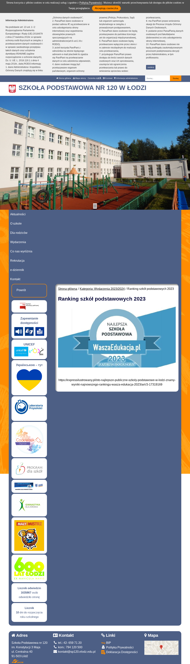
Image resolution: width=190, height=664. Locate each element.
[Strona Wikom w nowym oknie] (17, 661)
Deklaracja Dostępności (121, 652)
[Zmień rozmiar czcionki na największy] (100, 78)
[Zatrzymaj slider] (95, 206)
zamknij (151, 67)
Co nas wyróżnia (21, 251)
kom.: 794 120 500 (69, 647)
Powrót (21, 290)
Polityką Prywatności (90, 2)
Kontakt (15, 279)
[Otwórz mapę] (161, 647)
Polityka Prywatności (119, 647)
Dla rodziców (18, 232)
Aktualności (18, 214)
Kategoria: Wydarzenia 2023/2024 (102, 288)
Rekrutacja (17, 260)
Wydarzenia (18, 242)
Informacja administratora (127, 78)
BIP (108, 642)
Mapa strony (80, 78)
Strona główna (64, 78)
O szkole (16, 223)
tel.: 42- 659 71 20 (69, 642)
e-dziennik (17, 269)
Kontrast (108, 78)
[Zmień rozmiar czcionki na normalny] (96, 78)
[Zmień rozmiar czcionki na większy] (98, 78)
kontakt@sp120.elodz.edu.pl (76, 651)
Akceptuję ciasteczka (106, 8)
